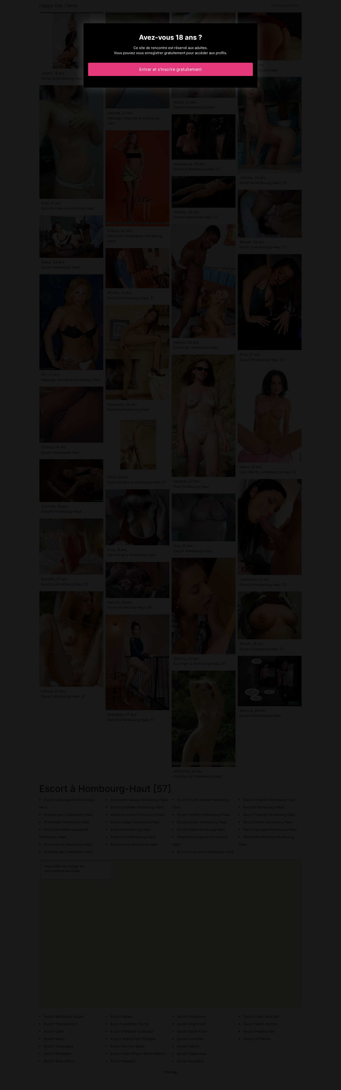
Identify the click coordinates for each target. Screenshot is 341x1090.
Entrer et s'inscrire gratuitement (170, 69)
